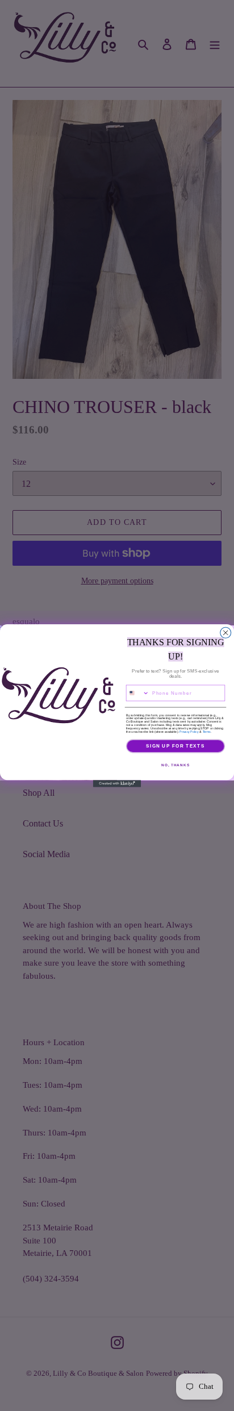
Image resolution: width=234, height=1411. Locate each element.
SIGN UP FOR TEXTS (176, 745)
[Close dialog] (225, 632)
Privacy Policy (188, 731)
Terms (207, 731)
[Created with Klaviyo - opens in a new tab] (117, 783)
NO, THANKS (175, 765)
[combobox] (137, 692)
